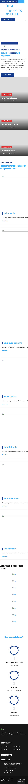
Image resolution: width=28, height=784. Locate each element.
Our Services (5, 746)
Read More (5, 221)
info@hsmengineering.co (10, 768)
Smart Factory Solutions (9, 98)
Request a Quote (7, 19)
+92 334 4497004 (9, 771)
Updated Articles (7, 94)
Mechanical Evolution (8, 151)
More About (7, 74)
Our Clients (17, 749)
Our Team (4, 749)
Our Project (17, 746)
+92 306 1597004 (8, 772)
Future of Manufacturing (9, 124)
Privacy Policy (20, 779)
